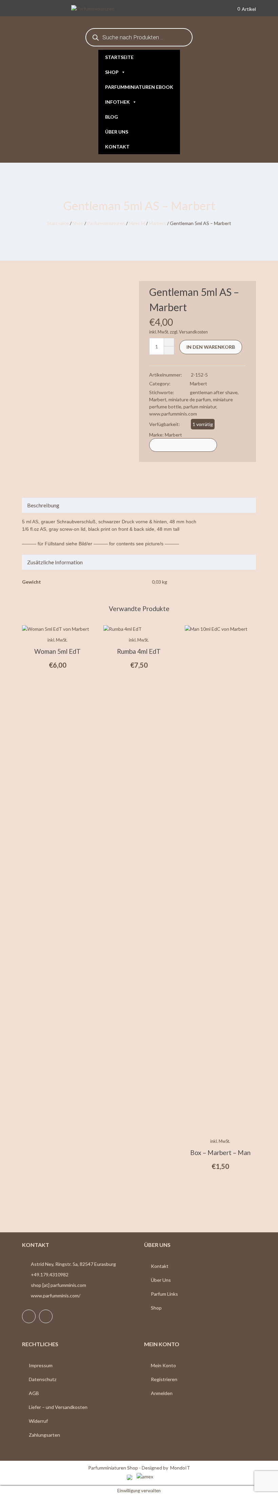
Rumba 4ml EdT (139, 651)
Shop (112, 72)
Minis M (137, 223)
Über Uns (161, 1280)
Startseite (119, 57)
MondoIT (180, 1468)
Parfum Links (164, 1294)
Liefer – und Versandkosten (58, 1407)
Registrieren (164, 1379)
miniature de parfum (189, 399)
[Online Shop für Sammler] (103, 9)
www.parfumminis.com (173, 414)
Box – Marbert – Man (220, 1152)
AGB (34, 1393)
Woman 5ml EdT (57, 651)
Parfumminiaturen (106, 223)
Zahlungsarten (44, 1435)
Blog (111, 117)
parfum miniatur (199, 406)
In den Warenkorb (210, 347)
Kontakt (117, 146)
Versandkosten (193, 332)
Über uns (116, 132)
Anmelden (162, 1393)
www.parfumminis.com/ (55, 1295)
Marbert (157, 223)
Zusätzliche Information (55, 562)
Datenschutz (42, 1379)
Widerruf (38, 1421)
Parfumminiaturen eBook (139, 87)
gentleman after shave (214, 392)
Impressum (41, 1365)
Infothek (117, 102)
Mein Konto (163, 1365)
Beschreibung (43, 505)
